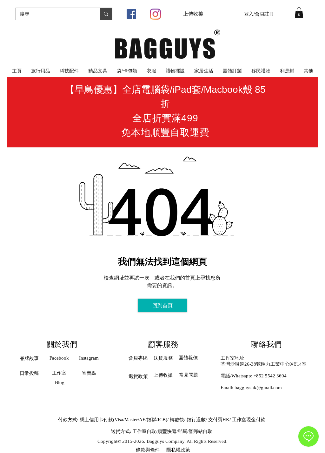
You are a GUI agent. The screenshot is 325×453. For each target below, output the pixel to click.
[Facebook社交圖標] (131, 14)
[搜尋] (106, 14)
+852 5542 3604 (270, 375)
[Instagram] (155, 14)
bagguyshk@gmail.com (258, 387)
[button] (299, 12)
